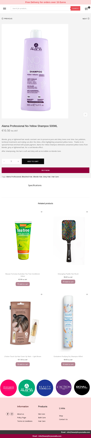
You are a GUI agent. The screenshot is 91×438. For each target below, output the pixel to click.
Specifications (35, 185)
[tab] (35, 185)
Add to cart (33, 161)
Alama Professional (13, 176)
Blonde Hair (37, 176)
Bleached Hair (27, 176)
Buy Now (45, 170)
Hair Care (55, 176)
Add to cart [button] (24, 284)
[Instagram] (12, 414)
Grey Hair (47, 176)
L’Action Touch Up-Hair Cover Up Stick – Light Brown (22, 356)
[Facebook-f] (8, 414)
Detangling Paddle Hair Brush (68, 274)
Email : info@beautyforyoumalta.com (47, 436)
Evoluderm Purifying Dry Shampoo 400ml (68, 356)
